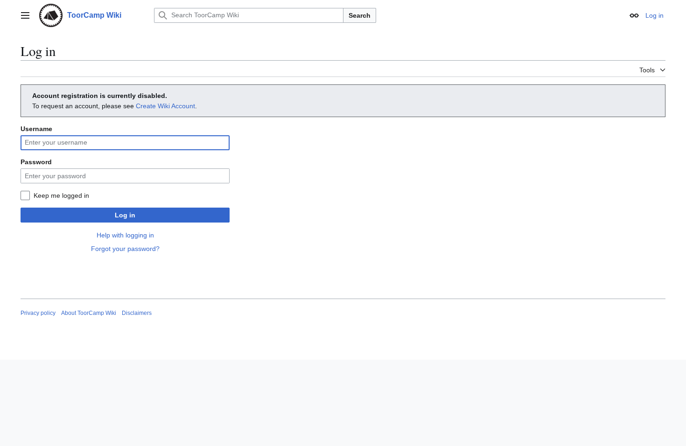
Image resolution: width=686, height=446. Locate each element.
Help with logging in (125, 235)
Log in (125, 215)
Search (360, 15)
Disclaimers (137, 313)
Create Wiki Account (165, 106)
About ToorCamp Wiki (88, 313)
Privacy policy (38, 313)
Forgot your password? (125, 248)
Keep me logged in (61, 195)
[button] (25, 15)
